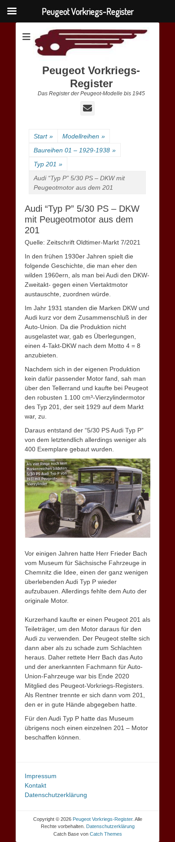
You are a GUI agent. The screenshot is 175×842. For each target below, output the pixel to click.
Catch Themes (106, 834)
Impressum (41, 776)
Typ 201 (48, 164)
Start (43, 136)
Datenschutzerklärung (56, 794)
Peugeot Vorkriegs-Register (91, 76)
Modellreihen (83, 136)
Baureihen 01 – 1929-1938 (75, 150)
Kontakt (35, 785)
